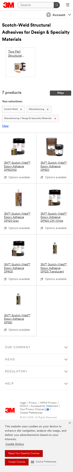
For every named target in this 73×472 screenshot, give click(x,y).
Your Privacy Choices (32, 409)
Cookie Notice (14, 444)
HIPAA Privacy (48, 403)
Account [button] (59, 15)
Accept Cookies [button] (16, 462)
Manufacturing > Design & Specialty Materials (28, 118)
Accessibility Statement (44, 406)
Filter (60, 93)
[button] (43, 462)
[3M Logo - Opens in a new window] (8, 5)
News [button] (10, 359)
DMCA (24, 406)
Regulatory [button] (16, 371)
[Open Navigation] (67, 5)
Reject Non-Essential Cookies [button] (23, 453)
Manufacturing (36, 109)
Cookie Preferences (31, 413)
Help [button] (9, 383)
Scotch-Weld (10, 109)
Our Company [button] (18, 347)
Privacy (33, 403)
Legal (23, 403)
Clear (5, 126)
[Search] (57, 5)
